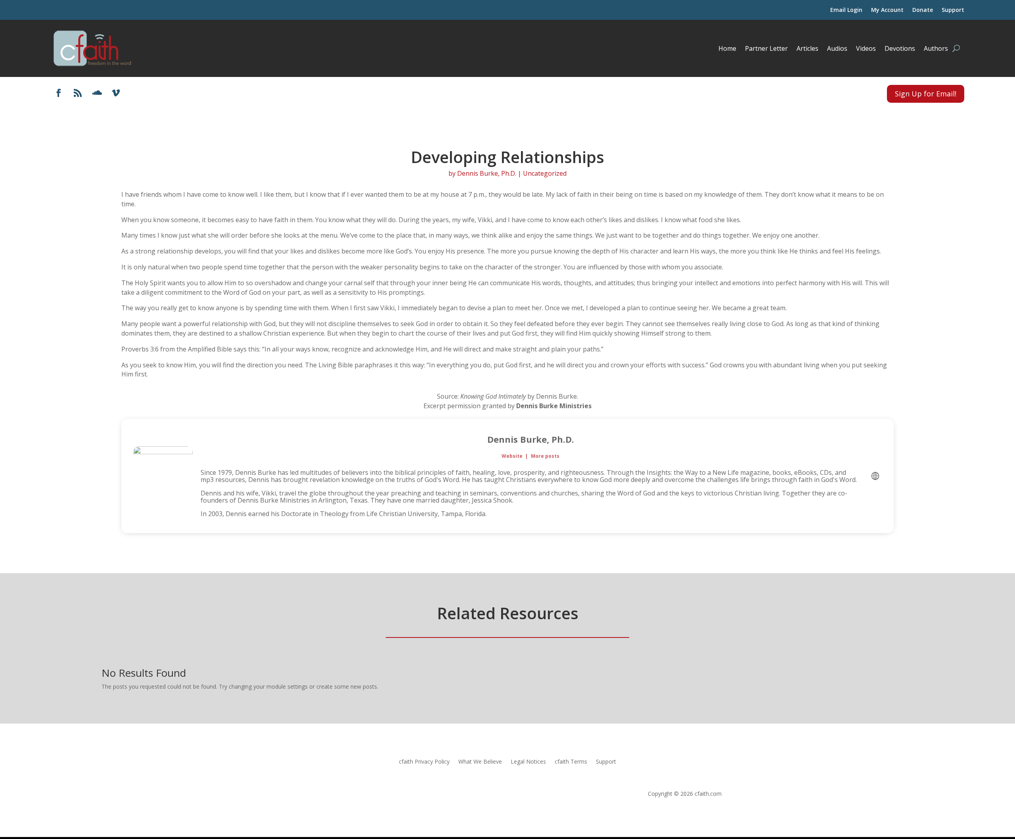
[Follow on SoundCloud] (97, 93)
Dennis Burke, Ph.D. (486, 173)
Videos (866, 48)
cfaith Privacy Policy (424, 762)
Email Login (846, 10)
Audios (837, 48)
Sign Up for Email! (925, 93)
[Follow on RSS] (78, 93)
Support (953, 10)
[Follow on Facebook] (59, 93)
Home (727, 48)
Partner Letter (766, 48)
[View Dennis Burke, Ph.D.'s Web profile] (875, 476)
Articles (807, 48)
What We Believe (480, 762)
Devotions (900, 48)
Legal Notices (528, 762)
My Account (887, 10)
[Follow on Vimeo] (116, 93)
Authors (936, 48)
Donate (922, 10)
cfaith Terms (571, 762)
